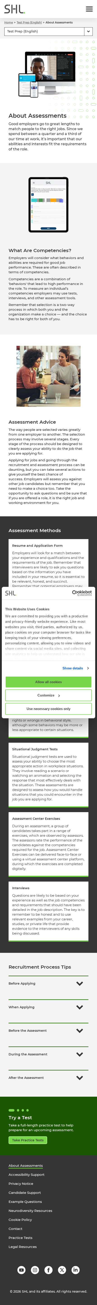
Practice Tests (20, 1238)
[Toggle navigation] (89, 9)
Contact (15, 1229)
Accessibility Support (26, 1174)
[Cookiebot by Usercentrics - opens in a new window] (72, 593)
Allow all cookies (48, 682)
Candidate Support (25, 1192)
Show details (72, 668)
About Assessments (26, 1165)
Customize (45, 695)
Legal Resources (23, 1247)
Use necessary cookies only (48, 708)
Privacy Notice (21, 1183)
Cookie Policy (20, 1220)
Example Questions (25, 1201)
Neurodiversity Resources (30, 1211)
